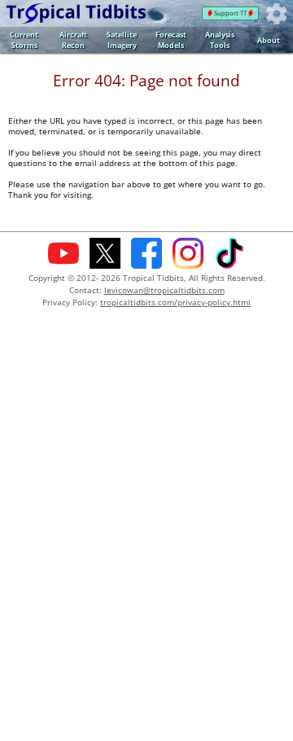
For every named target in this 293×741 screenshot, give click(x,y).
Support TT (230, 13)
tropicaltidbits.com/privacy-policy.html (175, 302)
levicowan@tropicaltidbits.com (164, 290)
